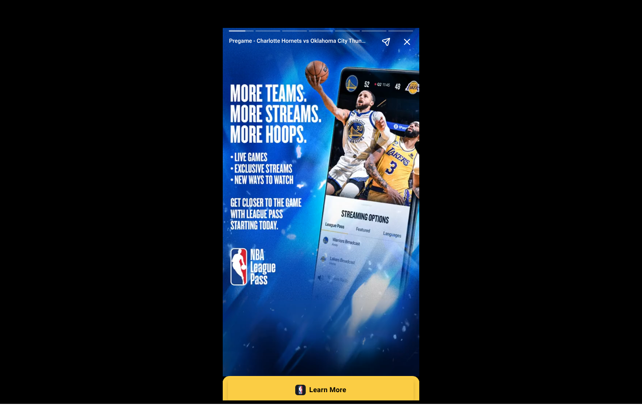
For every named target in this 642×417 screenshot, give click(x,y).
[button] (321, 390)
